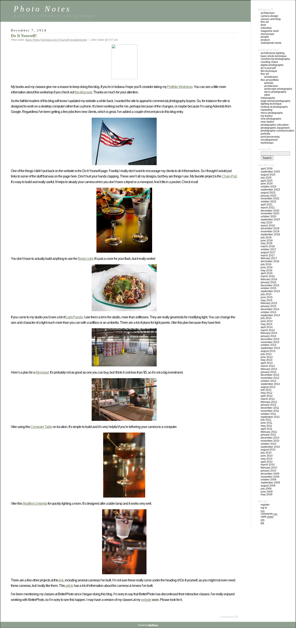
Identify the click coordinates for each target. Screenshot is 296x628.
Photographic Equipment (275, 127)
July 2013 (266, 354)
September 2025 (270, 171)
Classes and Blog (271, 19)
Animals (268, 83)
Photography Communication (277, 130)
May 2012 (266, 392)
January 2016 (268, 282)
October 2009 (268, 479)
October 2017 (268, 249)
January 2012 (268, 404)
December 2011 (270, 407)
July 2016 (266, 264)
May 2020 (266, 222)
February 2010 (269, 467)
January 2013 (268, 372)
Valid (267, 516)
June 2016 (267, 267)
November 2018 (270, 231)
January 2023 (268, 195)
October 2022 (268, 201)
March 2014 (268, 330)
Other (267, 94)
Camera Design (269, 16)
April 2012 (267, 395)
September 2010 (270, 446)
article (69, 585)
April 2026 (267, 168)
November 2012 (270, 377)
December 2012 (270, 374)
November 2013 (270, 342)
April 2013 (267, 362)
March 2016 (268, 276)
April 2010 (267, 461)
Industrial (266, 27)
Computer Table (41, 427)
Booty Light (85, 258)
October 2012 (268, 380)
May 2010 (266, 458)
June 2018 (267, 240)
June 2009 (267, 491)
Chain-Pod (229, 176)
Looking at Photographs (274, 106)
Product (265, 39)
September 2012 (270, 384)
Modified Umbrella (35, 503)
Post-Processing (270, 136)
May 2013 (266, 359)
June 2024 (267, 183)
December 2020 (270, 210)
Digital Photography (272, 65)
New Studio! (267, 121)
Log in (264, 507)
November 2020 (270, 213)
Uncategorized (78, 39)
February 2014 (269, 333)
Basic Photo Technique (39, 39)
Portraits (265, 133)
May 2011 (266, 425)
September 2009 (270, 482)
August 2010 (268, 449)
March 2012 (268, 398)
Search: (265, 149)
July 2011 (266, 419)
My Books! (267, 115)
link (61, 580)
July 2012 (266, 389)
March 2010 (268, 464)
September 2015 (270, 291)
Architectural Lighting (273, 53)
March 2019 (268, 225)
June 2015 (267, 297)
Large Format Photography (275, 100)
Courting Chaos (269, 61)
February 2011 (269, 431)
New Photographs (271, 118)
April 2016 (267, 273)
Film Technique (269, 71)
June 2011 (266, 422)
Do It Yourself (61, 39)
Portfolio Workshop (179, 87)
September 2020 (270, 219)
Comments (269, 513)
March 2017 (268, 255)
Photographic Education (275, 124)
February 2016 (269, 279)
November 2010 (270, 440)
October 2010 (268, 443)
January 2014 (268, 336)
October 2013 (268, 345)
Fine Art (265, 21)
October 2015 (268, 288)
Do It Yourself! (24, 35)
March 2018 (268, 246)
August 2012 (268, 387)
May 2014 (266, 324)
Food (263, 24)
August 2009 (268, 485)
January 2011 (268, 434)
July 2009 (266, 488)
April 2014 (267, 327)
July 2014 (266, 318)
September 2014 (270, 315)
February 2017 (269, 258)
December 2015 (270, 285)
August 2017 (268, 252)
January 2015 (268, 306)
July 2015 (266, 294)
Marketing (266, 109)
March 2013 (268, 366)
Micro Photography (275, 91)
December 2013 (270, 339)
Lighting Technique (271, 103)
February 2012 (269, 401)
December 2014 (270, 309)
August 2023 (268, 192)
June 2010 (267, 455)
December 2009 (270, 473)
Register (265, 504)
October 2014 (268, 312)
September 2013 (270, 348)
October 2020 (268, 216)
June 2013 (267, 357)
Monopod (42, 372)
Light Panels (74, 317)
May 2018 (266, 243)
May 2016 (266, 270)
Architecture (268, 13)
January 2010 (268, 470)
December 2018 (270, 228)
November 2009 (270, 476)
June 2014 (267, 321)
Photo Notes (42, 8)
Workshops (267, 142)
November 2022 (270, 198)
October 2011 (268, 413)
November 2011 (270, 410)
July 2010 (266, 452)
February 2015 (269, 303)
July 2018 (266, 237)
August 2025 (268, 174)
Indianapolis (268, 97)
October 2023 (268, 186)
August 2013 (268, 351)
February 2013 (269, 369)
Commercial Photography (275, 58)
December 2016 (270, 261)
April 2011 (266, 428)
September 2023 (270, 189)
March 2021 (268, 207)
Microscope (267, 34)
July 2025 (266, 177)
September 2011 (270, 416)
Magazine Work (270, 31)
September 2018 (270, 234)
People (265, 36)
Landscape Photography (278, 88)
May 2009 (266, 494)
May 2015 (266, 300)
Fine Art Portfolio (270, 79)
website (146, 600)
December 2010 (270, 437)
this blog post (83, 92)
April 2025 (267, 180)
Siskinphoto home (271, 42)
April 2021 (267, 204)
